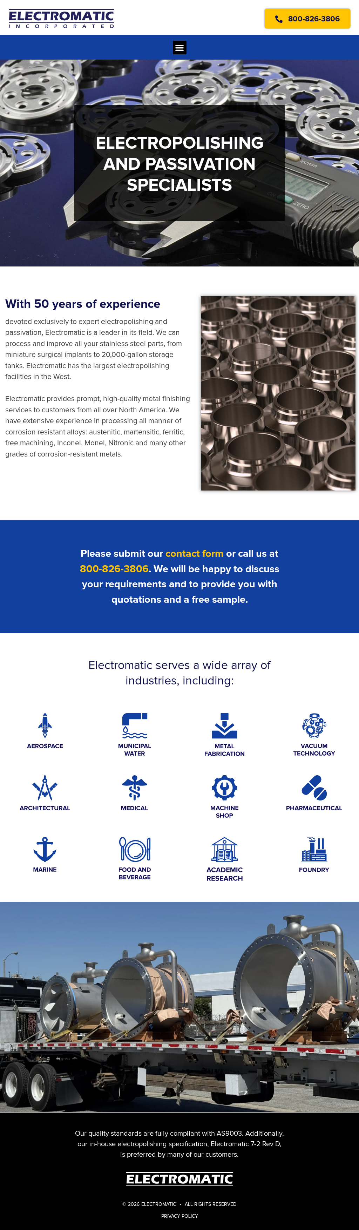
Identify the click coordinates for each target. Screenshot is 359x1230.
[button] (180, 47)
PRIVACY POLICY (179, 1216)
